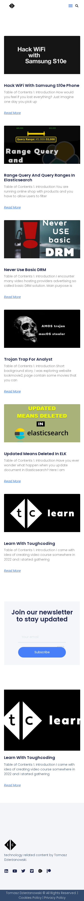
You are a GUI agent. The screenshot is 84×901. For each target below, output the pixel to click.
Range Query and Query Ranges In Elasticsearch (39, 177)
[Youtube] (15, 871)
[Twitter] (23, 871)
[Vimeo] (32, 871)
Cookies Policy (31, 897)
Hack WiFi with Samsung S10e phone (41, 85)
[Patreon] (49, 871)
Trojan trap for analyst (28, 359)
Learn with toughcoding (29, 543)
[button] (70, 5)
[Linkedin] (6, 871)
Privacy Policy (55, 897)
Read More (12, 112)
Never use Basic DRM (25, 269)
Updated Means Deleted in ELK (35, 453)
